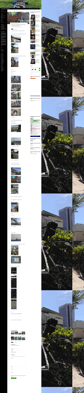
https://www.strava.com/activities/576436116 (16, 313)
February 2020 (2, 54)
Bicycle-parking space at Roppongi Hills (37, 30)
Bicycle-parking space (3, 17)
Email (12, 369)
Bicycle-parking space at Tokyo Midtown (37, 20)
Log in (1, 48)
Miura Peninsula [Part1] (23, 340)
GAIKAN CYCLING (2, 26)
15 (39, 70)
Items (39, 35)
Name (12, 366)
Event (34, 8)
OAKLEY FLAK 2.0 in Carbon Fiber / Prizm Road (37, 40)
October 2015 (2, 68)
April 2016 (2, 66)
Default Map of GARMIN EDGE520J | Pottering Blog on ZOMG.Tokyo (3, 33)
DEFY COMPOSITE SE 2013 (31, 8)
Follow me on (32, 78)
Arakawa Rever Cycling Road (12, 335)
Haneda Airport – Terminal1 (16, 340)
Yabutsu (12, 349)
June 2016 (2, 64)
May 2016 (2, 65)
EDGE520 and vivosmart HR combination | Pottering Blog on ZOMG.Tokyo (3, 41)
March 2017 (2, 58)
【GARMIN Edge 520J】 (37, 62)
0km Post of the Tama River (23, 335)
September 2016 (2, 62)
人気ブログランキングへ (32, 119)
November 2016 (2, 60)
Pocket (15, 342)
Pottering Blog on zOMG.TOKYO (5, 8)
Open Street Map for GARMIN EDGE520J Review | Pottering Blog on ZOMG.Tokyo (3, 36)
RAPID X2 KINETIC (37, 34)
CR (13, 23)
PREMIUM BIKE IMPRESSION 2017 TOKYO (37, 25)
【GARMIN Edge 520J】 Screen (37, 44)
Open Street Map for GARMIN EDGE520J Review (37, 15)
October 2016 (2, 61)
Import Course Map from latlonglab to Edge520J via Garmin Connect (37, 60)
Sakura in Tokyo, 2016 (12, 340)
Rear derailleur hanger (13, 351)
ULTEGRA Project (37, 8)
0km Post (12, 23)
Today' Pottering (16, 23)
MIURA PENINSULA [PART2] (3, 29)
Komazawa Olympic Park (3, 25)
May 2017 (2, 57)
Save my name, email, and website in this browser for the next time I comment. (18, 376)
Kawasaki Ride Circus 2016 (19, 340)
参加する (39, 135)
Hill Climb (2, 20)
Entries (2, 49)
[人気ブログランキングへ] (31, 118)
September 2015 (2, 69)
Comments (2, 50)
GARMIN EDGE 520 (37, 54)
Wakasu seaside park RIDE (19, 335)
